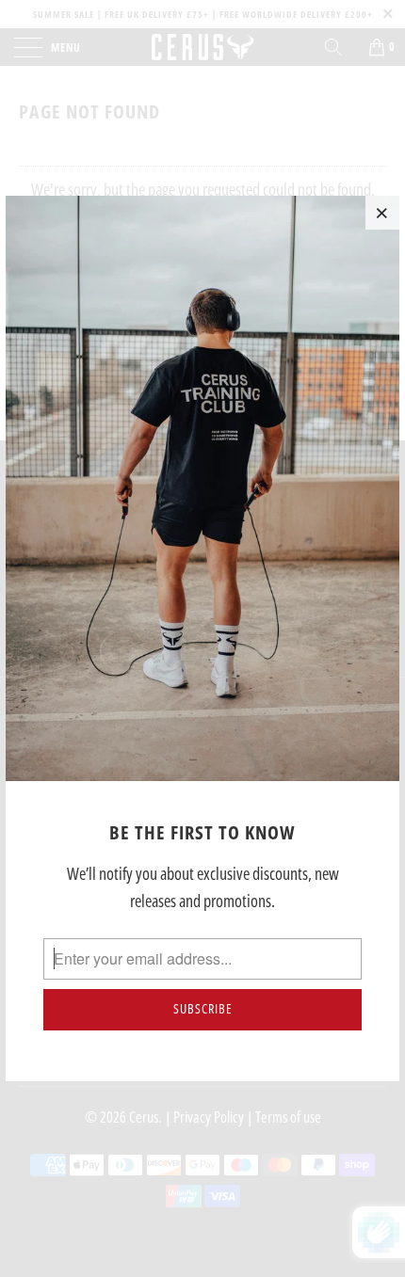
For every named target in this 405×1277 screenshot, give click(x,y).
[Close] (382, 213)
